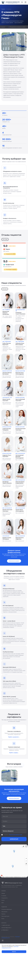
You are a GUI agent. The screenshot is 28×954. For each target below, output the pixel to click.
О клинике (3, 895)
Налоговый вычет (5, 916)
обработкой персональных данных (15, 834)
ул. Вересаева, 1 (5, 930)
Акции (2, 918)
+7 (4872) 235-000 (5, 925)
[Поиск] (22, 2)
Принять (14, 951)
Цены (2, 902)
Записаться (14, 839)
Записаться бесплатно (14, 798)
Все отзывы (5, 239)
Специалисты (4, 898)
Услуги (2, 900)
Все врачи (5, 289)
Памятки (3, 914)
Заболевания (4, 911)
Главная (3, 9)
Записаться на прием (14, 561)
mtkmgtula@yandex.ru (6, 927)
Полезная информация (6, 909)
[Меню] (25, 2)
